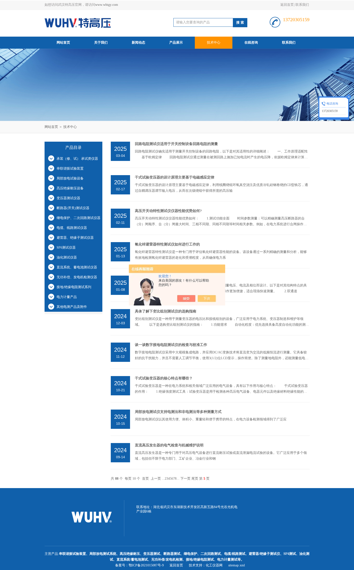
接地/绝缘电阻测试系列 (74, 287)
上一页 (156, 478)
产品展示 (176, 42)
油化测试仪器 (67, 257)
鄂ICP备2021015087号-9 (146, 565)
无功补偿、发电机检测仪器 (77, 277)
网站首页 (63, 42)
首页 (145, 478)
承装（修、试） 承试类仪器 (77, 158)
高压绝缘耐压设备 (70, 188)
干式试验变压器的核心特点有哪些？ (164, 378)
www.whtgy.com (106, 5)
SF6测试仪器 (66, 247)
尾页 (194, 478)
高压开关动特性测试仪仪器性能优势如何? (168, 211)
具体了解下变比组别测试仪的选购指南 (165, 311)
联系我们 (302, 5)
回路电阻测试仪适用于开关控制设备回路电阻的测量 (176, 144)
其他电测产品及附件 (72, 307)
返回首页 (287, 5)
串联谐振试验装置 (70, 168)
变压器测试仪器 (68, 198)
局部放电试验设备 (70, 178)
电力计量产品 (67, 297)
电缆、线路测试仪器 (72, 228)
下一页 (185, 478)
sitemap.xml (236, 565)
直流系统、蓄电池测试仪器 (77, 267)
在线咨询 (251, 42)
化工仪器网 (214, 565)
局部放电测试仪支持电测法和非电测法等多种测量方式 (178, 412)
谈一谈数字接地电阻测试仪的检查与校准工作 (171, 345)
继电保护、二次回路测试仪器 (78, 218)
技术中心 (213, 42)
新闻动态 (138, 42)
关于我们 (101, 42)
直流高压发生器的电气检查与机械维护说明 (169, 445)
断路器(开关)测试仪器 (73, 208)
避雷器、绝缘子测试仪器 (75, 237)
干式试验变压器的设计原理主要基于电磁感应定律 (174, 177)
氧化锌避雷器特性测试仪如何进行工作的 (167, 244)
